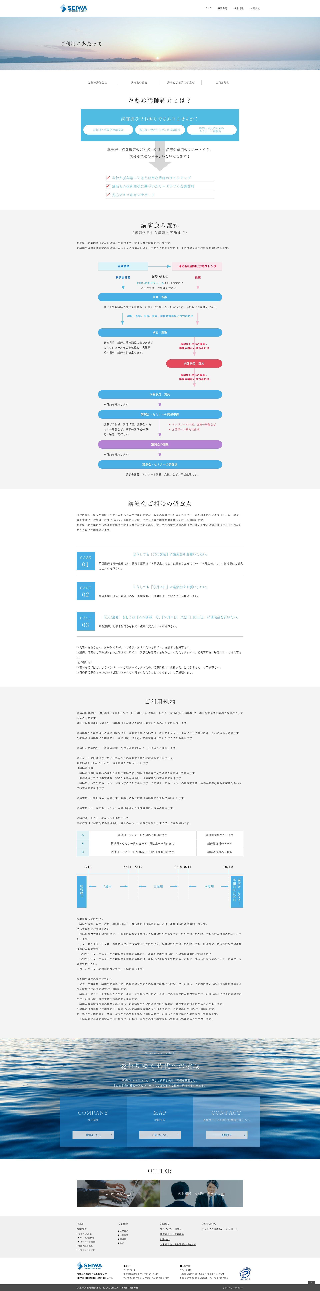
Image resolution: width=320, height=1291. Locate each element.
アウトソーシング (86, 1250)
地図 (122, 1243)
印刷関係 (97, 15)
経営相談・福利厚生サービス (199, 1193)
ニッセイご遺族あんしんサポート (220, 1229)
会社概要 (124, 1235)
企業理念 (124, 1231)
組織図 (123, 1239)
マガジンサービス (102, 8)
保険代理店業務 (85, 1246)
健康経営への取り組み (172, 1234)
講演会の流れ (139, 82)
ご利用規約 (223, 82)
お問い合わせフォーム (150, 283)
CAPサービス (116, 1193)
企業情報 (123, 1224)
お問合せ (255, 8)
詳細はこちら (93, 1134)
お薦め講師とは (97, 82)
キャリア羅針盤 (22, 15)
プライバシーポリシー (172, 1229)
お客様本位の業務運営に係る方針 (178, 1244)
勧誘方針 (165, 1239)
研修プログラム (22, 8)
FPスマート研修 (87, 1242)
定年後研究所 (209, 1224)
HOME (207, 8)
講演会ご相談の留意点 (181, 82)
